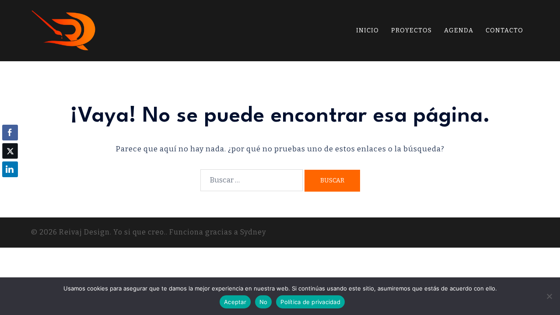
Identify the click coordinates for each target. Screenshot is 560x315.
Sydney (253, 232)
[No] (549, 296)
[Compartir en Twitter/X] (10, 151)
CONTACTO (504, 30)
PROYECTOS (411, 30)
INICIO (367, 30)
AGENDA (458, 30)
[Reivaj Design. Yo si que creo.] (64, 30)
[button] (10, 186)
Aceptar (235, 301)
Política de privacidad (310, 301)
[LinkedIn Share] (10, 169)
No (263, 301)
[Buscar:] (251, 180)
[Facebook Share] (10, 132)
